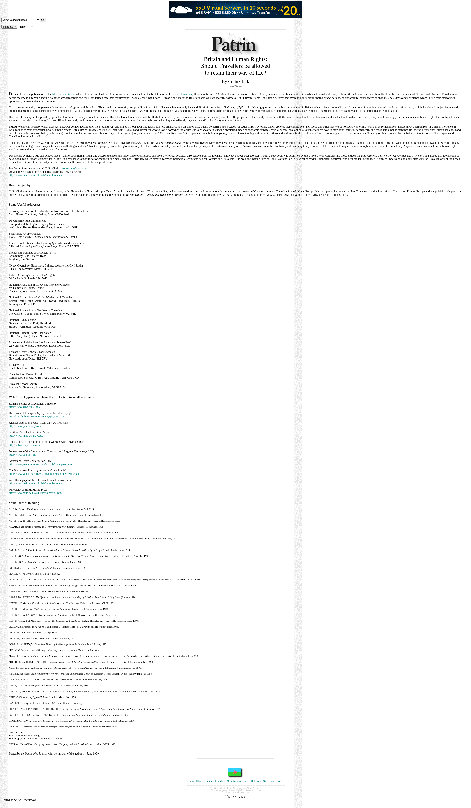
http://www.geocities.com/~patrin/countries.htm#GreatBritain (44, 473)
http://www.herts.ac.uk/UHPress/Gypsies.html (35, 492)
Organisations (234, 781)
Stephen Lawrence (181, 94)
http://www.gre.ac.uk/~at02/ (25, 406)
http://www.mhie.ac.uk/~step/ (26, 435)
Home (191, 781)
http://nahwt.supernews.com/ (25, 445)
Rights (246, 781)
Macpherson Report (63, 94)
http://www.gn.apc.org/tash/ (25, 426)
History (200, 781)
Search (279, 781)
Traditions (220, 781)
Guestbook (268, 781)
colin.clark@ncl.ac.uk (74, 168)
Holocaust (256, 781)
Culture (209, 781)
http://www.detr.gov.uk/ (22, 454)
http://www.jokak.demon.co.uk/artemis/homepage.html (40, 464)
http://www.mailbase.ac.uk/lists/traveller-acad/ (35, 175)
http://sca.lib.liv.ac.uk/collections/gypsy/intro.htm (37, 416)
